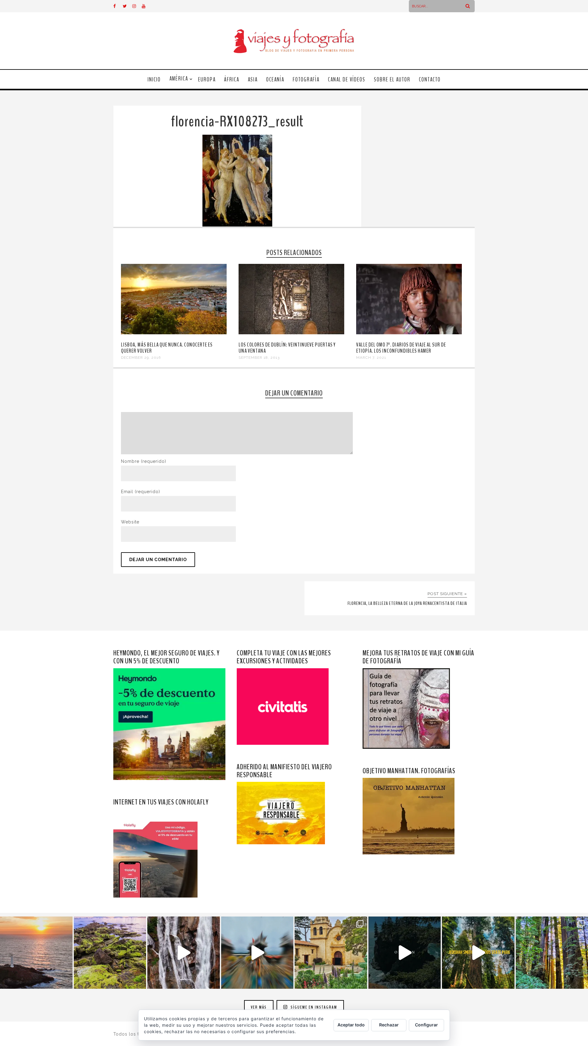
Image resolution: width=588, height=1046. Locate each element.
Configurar (426, 1024)
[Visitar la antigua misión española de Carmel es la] (331, 953)
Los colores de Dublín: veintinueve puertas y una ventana (287, 347)
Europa (207, 80)
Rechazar (389, 1024)
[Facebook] (118, 6)
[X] (127, 6)
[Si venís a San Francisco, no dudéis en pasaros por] (257, 953)
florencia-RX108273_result (237, 121)
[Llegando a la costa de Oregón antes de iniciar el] (404, 953)
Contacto (430, 80)
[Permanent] (174, 332)
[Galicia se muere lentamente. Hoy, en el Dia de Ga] (183, 953)
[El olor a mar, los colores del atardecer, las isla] (110, 953)
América (178, 79)
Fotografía (306, 80)
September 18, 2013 (259, 357)
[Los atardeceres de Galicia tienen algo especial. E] (36, 953)
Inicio (154, 80)
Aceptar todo (351, 1024)
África (231, 80)
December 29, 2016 (141, 357)
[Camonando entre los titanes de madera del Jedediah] (478, 953)
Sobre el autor (392, 80)
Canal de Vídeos (346, 80)
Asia (253, 80)
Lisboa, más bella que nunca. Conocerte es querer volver (167, 347)
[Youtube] (146, 6)
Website (130, 521)
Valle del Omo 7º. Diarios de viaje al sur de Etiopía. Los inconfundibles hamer (401, 347)
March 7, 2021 (371, 357)
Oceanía (275, 80)
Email (140, 491)
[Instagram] (136, 6)
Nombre (143, 461)
